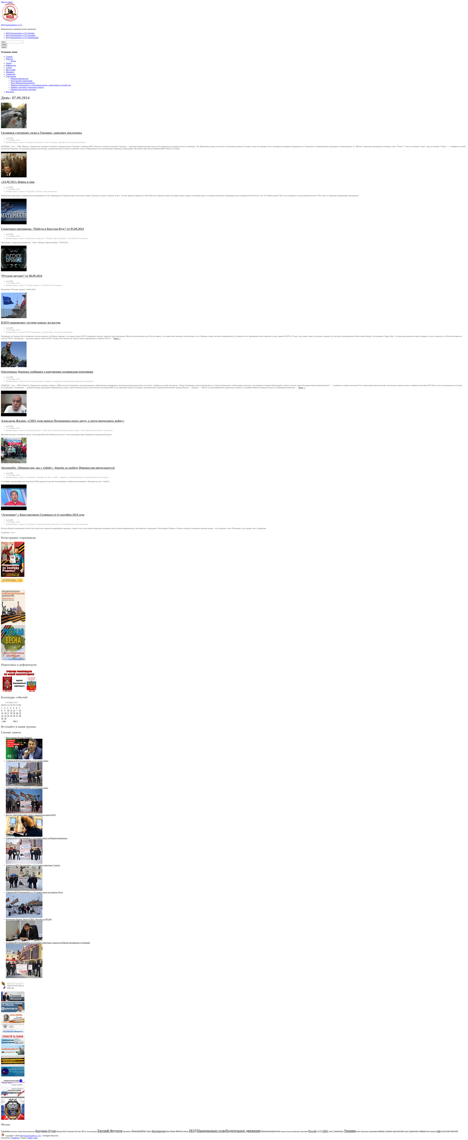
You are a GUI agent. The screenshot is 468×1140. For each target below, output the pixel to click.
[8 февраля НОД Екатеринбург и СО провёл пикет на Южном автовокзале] (24, 863)
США (325, 1131)
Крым (172, 1131)
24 (8, 716)
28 (20, 716)
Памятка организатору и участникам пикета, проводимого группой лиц (41, 85)
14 (20, 710)
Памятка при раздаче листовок (23, 89)
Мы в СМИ (10, 70)
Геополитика (70, 1131)
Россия (312, 1131)
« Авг (3, 721)
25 (11, 716)
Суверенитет (338, 1131)
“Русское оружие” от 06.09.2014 (21, 275)
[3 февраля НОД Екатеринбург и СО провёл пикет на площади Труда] (24, 917)
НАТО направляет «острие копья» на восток (31, 322)
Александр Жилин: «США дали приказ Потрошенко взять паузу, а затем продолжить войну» (62, 420)
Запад (148, 1131)
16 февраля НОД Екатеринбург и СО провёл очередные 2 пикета (33, 865)
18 (11, 713)
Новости (9, 59)
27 (17, 716)
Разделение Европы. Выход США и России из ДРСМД (29, 919)
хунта (443, 1131)
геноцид (388, 1131)
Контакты (10, 92)
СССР (319, 1131)
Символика (10, 74)
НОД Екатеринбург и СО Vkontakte (20, 35)
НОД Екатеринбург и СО (11, 25)
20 (17, 713)
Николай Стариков (286, 1131)
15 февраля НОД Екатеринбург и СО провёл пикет (27, 761)
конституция (398, 1131)
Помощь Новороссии (19, 79)
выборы (381, 1131)
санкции (433, 1131)
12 (14, 710)
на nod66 (9, 138)
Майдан (179, 1131)
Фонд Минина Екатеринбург (23, 83)
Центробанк (365, 1131)
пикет (407, 1131)
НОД (193, 1131)
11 (11, 710)
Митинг (186, 1131)
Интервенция (159, 1131)
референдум (424, 1131)
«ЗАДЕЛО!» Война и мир (17, 181)
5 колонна (5, 1131)
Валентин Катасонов (29, 1131)
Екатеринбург (139, 1131)
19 (14, 713)
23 (5, 716)
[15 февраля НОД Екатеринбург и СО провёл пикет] (24, 786)
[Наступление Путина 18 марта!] (24, 759)
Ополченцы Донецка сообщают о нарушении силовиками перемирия (47, 371)
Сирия (330, 1131)
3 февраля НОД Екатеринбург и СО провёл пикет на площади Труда (34, 892)
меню (4, 47)
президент (414, 1131)
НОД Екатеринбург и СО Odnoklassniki (22, 38)
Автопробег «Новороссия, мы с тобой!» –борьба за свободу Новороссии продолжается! (58, 467)
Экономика (373, 1131)
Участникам (11, 76)
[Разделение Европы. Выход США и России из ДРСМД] (24, 940)
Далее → (117, 338)
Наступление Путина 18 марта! (19, 738)
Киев (168, 1131)
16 (5, 713)
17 (8, 713)
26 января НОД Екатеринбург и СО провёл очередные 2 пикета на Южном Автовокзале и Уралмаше (48, 943)
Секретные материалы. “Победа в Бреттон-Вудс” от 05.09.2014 (42, 228)
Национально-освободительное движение (229, 1131)
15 (2, 713)
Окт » (15, 721)
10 (8, 710)
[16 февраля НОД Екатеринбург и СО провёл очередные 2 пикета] (24, 890)
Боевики (20, 1131)
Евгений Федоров (110, 1131)
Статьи (9, 68)
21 (20, 713)
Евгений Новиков (92, 1131)
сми (439, 1131)
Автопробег (13, 1131)
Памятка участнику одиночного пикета (27, 87)
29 (2, 718)
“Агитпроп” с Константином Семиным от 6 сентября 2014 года (42, 514)
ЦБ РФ (358, 1131)
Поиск (4, 44)
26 (14, 716)
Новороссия (295, 1131)
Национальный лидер (270, 1131)
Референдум (11, 65)
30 (5, 718)
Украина (350, 1131)
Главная (9, 57)
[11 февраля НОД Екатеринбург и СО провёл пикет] (24, 813)
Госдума (78, 1131)
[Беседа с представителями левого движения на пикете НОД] (24, 836)
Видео (13, 61)
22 (2, 716)
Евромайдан (127, 1131)
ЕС (85, 1131)
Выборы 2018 (61, 1131)
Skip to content (7, 2)
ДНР (82, 1131)
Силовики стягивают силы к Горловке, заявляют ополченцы (41, 132)
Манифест (10, 72)
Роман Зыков (304, 1131)
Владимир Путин (45, 1130)
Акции (9, 63)
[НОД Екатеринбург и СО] (3, 1136)
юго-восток (452, 1131)
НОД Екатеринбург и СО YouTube (20, 33)
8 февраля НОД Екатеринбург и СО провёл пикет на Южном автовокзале (36, 838)
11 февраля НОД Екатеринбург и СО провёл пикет (27, 788)
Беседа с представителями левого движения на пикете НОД (31, 815)
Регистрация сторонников (21, 81)
